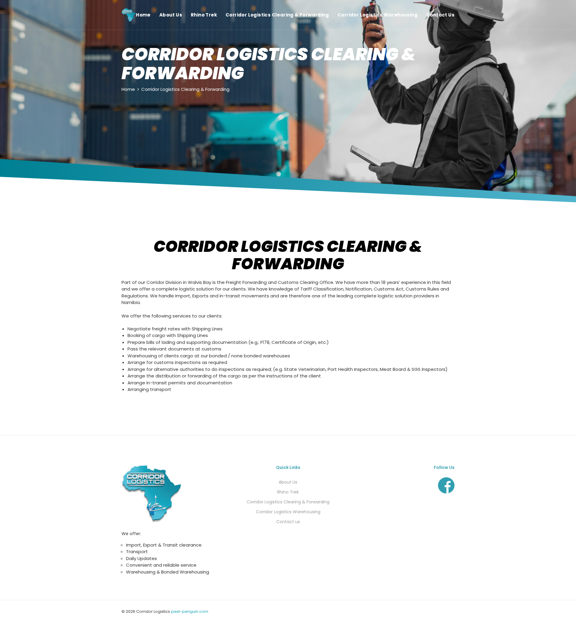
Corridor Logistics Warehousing (378, 15)
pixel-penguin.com (189, 611)
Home (143, 15)
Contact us (288, 522)
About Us (170, 15)
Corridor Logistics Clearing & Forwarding (277, 15)
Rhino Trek (204, 15)
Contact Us (440, 15)
